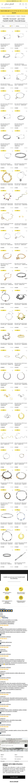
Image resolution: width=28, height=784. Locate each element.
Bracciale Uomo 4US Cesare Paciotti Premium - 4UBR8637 (7, 504)
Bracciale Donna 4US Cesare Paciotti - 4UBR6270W (21, 284)
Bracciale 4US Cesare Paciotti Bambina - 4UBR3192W (19, 45)
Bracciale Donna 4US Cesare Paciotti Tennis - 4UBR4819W (21, 204)
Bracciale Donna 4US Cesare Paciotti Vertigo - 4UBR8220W (7, 424)
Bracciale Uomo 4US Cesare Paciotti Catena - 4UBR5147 (21, 483)
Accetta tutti (14, 777)
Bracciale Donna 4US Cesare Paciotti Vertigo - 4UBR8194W (7, 404)
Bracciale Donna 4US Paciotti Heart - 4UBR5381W (7, 224)
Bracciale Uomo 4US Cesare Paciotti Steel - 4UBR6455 (21, 503)
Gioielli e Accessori (11, 16)
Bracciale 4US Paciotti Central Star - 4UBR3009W (6, 164)
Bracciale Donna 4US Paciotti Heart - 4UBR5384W (21, 84)
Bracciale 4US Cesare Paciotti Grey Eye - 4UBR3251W (19, 124)
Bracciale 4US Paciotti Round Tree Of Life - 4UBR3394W (21, 104)
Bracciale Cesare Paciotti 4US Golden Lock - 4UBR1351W (6, 264)
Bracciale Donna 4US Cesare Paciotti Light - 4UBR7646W (21, 324)
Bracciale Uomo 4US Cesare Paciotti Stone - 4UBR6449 (7, 543)
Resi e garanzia (18, 758)
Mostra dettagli (14, 781)
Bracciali (23, 16)
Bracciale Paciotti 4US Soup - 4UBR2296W (7, 483)
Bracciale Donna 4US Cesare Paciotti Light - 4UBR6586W (7, 324)
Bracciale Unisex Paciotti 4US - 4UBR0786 (20, 563)
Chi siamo (3, 761)
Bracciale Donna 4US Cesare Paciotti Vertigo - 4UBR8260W (21, 424)
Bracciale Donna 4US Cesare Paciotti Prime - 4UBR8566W (21, 344)
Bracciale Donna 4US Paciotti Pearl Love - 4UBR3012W (7, 464)
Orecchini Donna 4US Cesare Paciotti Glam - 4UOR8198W (21, 224)
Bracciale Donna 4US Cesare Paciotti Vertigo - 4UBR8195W (21, 404)
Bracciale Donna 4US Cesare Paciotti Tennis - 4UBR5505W (21, 384)
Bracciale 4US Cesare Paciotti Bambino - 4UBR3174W (5, 124)
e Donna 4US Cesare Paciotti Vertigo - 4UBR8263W (21, 543)
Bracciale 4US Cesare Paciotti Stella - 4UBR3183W (7, 84)
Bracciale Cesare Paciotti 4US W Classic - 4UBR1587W (7, 284)
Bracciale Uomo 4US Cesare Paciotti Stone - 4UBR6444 (7, 523)
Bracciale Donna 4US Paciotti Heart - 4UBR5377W (21, 444)
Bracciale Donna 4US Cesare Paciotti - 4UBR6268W (21, 164)
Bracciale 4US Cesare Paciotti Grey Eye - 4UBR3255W (5, 144)
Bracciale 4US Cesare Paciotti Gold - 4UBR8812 (6, 563)
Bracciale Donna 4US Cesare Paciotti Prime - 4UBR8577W (7, 364)
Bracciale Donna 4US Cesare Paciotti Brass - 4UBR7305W (7, 184)
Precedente (3, 623)
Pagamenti (17, 761)
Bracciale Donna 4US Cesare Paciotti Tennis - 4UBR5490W (7, 384)
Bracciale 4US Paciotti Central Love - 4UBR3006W (7, 244)
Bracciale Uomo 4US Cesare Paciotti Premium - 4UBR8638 (7, 105)
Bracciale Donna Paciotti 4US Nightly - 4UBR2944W (21, 464)
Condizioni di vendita (19, 756)
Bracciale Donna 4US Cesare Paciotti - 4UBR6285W (7, 304)
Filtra (6, 26)
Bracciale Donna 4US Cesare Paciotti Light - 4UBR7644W (7, 204)
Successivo (10, 623)
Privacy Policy (8, 748)
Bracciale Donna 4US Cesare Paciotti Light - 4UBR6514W (21, 184)
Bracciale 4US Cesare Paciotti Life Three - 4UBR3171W (19, 144)
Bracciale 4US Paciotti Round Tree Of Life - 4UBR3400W (21, 244)
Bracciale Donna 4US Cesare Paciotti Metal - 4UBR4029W (7, 344)
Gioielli (18, 16)
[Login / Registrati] (20, 4)
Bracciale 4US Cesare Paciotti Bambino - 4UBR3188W (5, 65)
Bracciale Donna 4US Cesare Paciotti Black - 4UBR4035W (21, 304)
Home (3, 16)
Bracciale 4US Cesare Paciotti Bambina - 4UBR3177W (5, 45)
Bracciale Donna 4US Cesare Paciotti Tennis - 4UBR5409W (21, 364)
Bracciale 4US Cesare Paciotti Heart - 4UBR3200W (21, 65)
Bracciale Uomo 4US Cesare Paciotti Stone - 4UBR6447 (21, 523)
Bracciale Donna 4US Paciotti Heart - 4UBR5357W (7, 444)
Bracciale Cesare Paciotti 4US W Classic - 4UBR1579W (21, 264)
